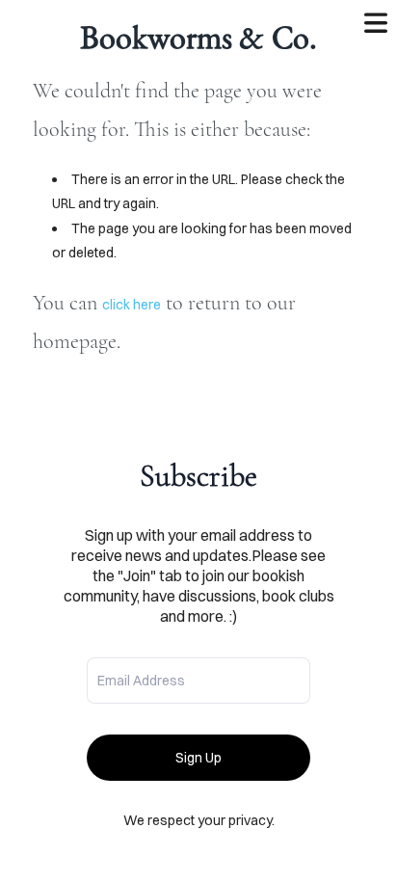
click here (131, 304)
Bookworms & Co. (198, 36)
